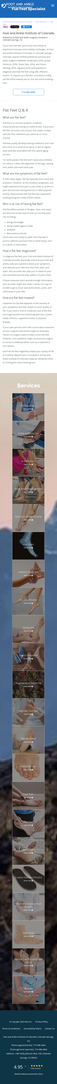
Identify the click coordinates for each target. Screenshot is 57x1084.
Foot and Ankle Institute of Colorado (17, 21)
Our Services (41, 21)
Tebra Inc (28, 1021)
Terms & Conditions (11, 1028)
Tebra (40, 1074)
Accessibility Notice (33, 1028)
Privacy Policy (41, 1021)
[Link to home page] (23, 5)
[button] (52, 5)
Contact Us (50, 1028)
